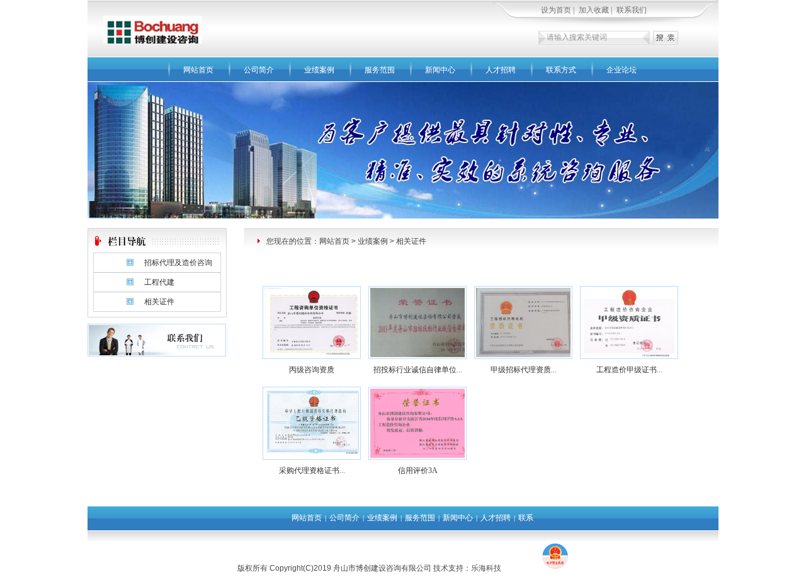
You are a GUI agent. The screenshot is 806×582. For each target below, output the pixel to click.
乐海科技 (486, 568)
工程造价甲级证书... (629, 369)
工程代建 (159, 282)
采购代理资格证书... (312, 470)
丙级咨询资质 (311, 369)
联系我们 (631, 10)
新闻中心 (440, 70)
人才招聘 (500, 70)
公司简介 (259, 70)
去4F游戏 (520, 568)
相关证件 (159, 301)
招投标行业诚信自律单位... (417, 369)
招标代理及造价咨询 (178, 262)
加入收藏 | (596, 10)
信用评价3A (418, 470)
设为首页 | (558, 10)
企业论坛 (621, 70)
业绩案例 (319, 70)
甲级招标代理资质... (524, 369)
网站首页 (198, 70)
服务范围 (380, 70)
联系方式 (561, 70)
